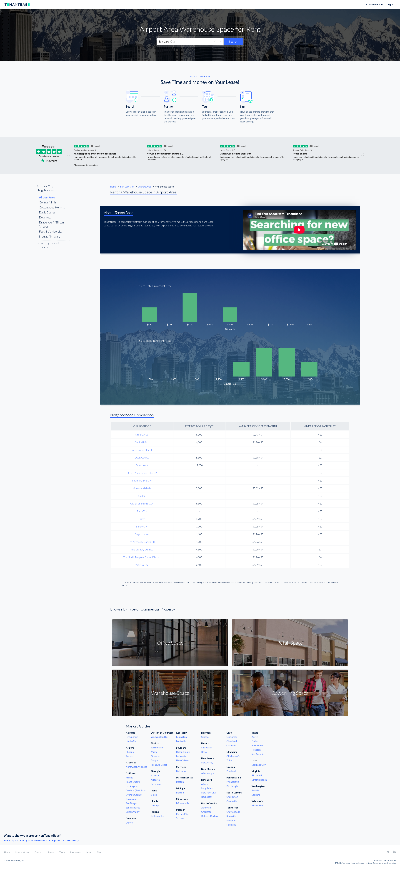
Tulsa (229, 760)
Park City (142, 511)
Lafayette (181, 756)
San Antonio (258, 753)
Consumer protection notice (384, 863)
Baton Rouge (183, 751)
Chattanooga (233, 811)
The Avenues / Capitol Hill (141, 541)
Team (62, 852)
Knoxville (231, 816)
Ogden (141, 495)
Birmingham (132, 736)
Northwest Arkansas (136, 766)
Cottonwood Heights (52, 207)
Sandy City (142, 526)
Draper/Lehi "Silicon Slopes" (142, 472)
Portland (231, 771)
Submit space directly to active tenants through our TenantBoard (40, 840)
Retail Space (290, 643)
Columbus (231, 745)
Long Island (207, 788)
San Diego (131, 803)
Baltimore (181, 771)
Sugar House (142, 534)
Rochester (206, 796)
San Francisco (133, 807)
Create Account (375, 4)
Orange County (134, 794)
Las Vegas (206, 747)
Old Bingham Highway (141, 503)
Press (51, 852)
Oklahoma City (234, 756)
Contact (39, 852)
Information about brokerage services (356, 863)
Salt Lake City (127, 186)
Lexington (181, 736)
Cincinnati (231, 736)
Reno (204, 751)
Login (390, 4)
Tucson (129, 756)
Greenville (231, 801)
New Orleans (183, 760)
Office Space (170, 643)
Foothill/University (50, 231)
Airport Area (145, 186)
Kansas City (182, 814)
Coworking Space (290, 693)
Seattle (255, 790)
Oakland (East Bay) (135, 790)
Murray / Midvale (49, 236)
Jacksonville (157, 747)
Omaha (205, 736)
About (7, 852)
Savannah (156, 784)
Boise (154, 794)
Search (233, 41)
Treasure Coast (159, 764)
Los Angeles (132, 786)
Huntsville (131, 741)
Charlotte (206, 811)
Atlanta (155, 775)
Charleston (232, 796)
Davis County (47, 212)
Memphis (231, 820)
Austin (255, 736)
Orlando (155, 756)
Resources (75, 852)
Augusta (155, 779)
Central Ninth (47, 202)
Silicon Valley (133, 811)
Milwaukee (257, 805)
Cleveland (231, 741)
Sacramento (132, 799)
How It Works (22, 852)
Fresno (129, 777)
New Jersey (207, 762)
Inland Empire (133, 781)
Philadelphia (232, 781)
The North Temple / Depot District (141, 557)
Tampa (154, 760)
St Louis (180, 818)
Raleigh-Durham (209, 816)
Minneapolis (182, 803)
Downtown (45, 217)
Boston (180, 781)
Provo (142, 518)
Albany (204, 784)
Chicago (155, 805)
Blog (99, 852)
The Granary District (142, 549)
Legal (88, 852)
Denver (130, 822)
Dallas (255, 741)
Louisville (181, 741)
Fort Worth (257, 745)
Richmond (257, 775)
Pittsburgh (232, 786)
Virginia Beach (259, 779)
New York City (208, 792)
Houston (256, 749)
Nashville (231, 824)
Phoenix (130, 751)
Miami (154, 751)
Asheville (206, 807)
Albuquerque (207, 773)
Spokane (256, 794)
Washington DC (159, 736)
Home (113, 186)
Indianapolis (157, 816)
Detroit (180, 792)
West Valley (141, 564)
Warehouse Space (170, 693)
